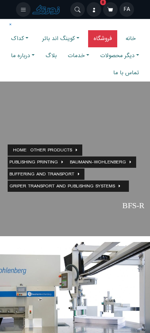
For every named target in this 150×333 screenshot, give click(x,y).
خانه (131, 38)
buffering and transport (41, 174)
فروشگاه (103, 38)
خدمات (76, 55)
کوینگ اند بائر (58, 38)
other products (51, 150)
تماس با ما (126, 72)
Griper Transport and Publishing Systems (62, 186)
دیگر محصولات (117, 55)
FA (127, 9)
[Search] (77, 9)
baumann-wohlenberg (98, 162)
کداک (17, 38)
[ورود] (94, 9)
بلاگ (51, 55)
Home (20, 150)
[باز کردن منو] (23, 9)
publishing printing (33, 162)
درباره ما (20, 55)
